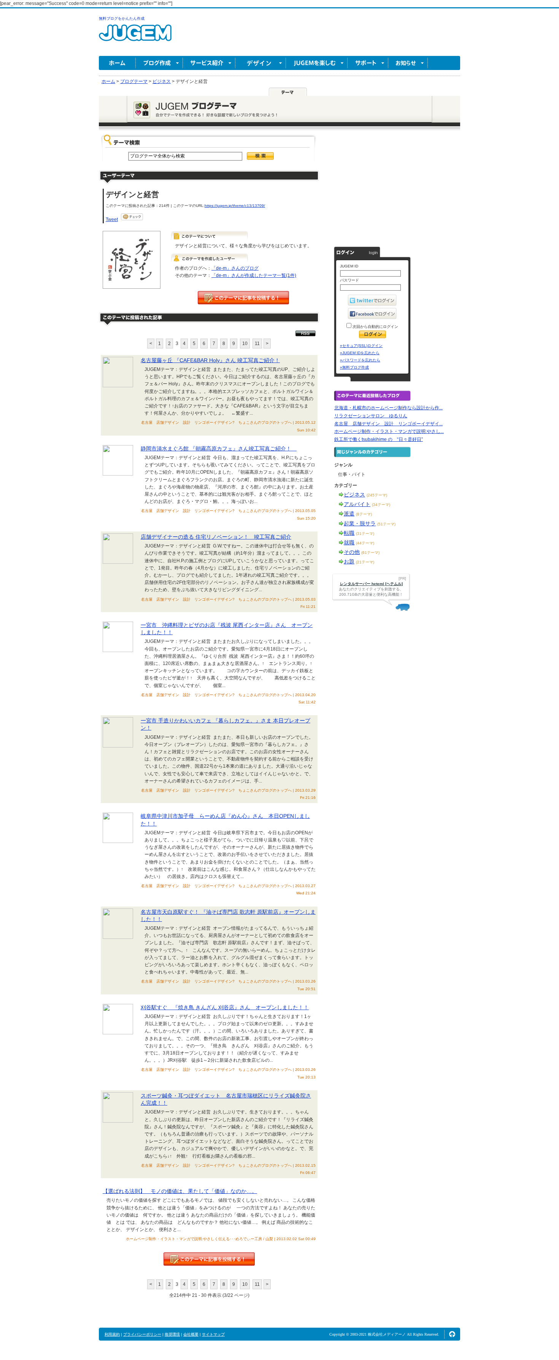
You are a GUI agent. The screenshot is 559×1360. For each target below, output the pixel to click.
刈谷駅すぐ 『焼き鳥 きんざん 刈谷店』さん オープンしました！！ (225, 1007)
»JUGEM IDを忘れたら (360, 353)
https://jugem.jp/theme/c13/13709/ (235, 206)
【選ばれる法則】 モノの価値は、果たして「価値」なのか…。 (180, 1191)
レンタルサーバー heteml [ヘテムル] (371, 584)
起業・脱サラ (360, 523)
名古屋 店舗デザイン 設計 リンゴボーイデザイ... (388, 423)
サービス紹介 (209, 63)
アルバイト (357, 504)
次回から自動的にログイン (374, 326)
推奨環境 (172, 1334)
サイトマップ (213, 1334)
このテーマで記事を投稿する (243, 297)
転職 (349, 533)
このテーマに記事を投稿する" (209, 1259)
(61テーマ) (370, 552)
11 (257, 343)
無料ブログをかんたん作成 (122, 18)
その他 (352, 552)
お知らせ (408, 63)
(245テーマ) (377, 495)
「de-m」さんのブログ (235, 268)
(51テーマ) (386, 524)
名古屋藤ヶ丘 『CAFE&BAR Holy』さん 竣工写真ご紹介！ (210, 360)
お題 (349, 561)
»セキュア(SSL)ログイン (361, 346)
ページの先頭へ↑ (452, 1334)
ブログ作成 (159, 63)
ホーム (117, 63)
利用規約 (112, 1334)
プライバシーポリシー (142, 1334)
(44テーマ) (365, 543)
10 (245, 343)
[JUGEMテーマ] (288, 91)
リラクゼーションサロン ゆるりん (370, 415)
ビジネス (354, 495)
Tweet (112, 219)
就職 (349, 542)
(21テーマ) (365, 562)
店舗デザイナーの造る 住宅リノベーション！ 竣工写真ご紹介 (216, 537)
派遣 (349, 514)
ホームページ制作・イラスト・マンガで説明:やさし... (389, 431)
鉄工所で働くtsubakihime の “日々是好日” (378, 439)
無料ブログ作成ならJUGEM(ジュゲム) (135, 37)
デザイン (260, 63)
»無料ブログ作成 (354, 367)
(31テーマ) (365, 533)
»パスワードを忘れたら (360, 360)
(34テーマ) (381, 505)
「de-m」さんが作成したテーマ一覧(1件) (253, 275)
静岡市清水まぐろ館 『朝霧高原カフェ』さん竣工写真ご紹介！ (219, 448)
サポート (368, 63)
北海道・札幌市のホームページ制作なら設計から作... (388, 407)
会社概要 (191, 1334)
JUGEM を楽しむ (317, 63)
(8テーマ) (364, 514)
